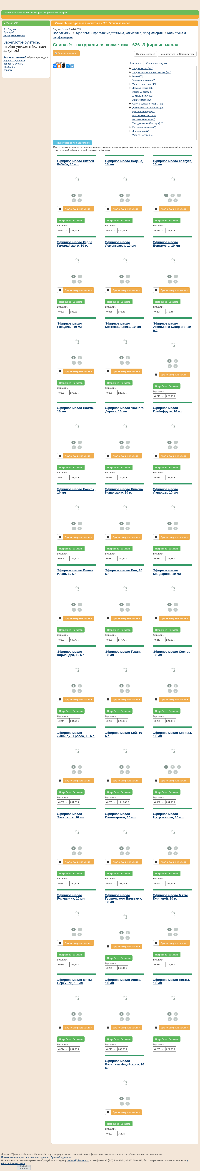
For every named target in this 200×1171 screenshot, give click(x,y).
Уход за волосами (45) (144, 84)
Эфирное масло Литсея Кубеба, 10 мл (75, 162)
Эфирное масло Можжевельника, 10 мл (123, 325)
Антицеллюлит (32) (142, 95)
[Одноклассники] (59, 66)
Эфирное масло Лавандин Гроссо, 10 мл (76, 734)
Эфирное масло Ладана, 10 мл (124, 162)
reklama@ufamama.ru (78, 1160)
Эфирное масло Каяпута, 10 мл (172, 162)
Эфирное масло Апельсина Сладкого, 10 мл (172, 327)
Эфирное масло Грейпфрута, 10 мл (167, 409)
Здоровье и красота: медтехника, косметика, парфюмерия (119, 32)
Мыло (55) (137, 76)
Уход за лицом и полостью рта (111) (151, 72)
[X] (63, 66)
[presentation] (135, 63)
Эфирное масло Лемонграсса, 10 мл (120, 243)
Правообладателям (61, 1157)
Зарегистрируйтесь (21, 42)
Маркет (64, 12)
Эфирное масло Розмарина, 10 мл (71, 896)
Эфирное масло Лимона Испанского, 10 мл (124, 490)
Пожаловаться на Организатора (177, 53)
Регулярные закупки (14, 35)
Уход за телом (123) (142, 68)
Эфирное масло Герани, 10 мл (123, 653)
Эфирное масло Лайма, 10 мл (75, 409)
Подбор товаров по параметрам (72, 142)
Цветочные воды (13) (143, 111)
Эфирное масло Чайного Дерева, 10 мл (124, 409)
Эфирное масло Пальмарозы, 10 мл (120, 815)
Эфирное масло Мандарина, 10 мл (167, 572)
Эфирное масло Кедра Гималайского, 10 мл (74, 243)
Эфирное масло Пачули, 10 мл (76, 490)
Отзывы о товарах (67, 53)
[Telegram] (72, 66)
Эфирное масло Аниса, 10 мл (123, 981)
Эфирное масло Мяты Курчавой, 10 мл (170, 896)
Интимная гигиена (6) (144, 127)
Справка (7, 69)
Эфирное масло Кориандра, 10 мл (71, 653)
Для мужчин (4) (140, 131)
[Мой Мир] (68, 66)
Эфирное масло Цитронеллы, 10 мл (168, 815)
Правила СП (9, 66)
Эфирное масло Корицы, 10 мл (172, 734)
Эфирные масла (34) (143, 91)
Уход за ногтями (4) (142, 134)
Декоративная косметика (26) (148, 107)
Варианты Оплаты (13, 63)
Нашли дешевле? (145, 53)
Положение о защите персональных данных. (25, 1157)
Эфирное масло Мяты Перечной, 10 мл (74, 981)
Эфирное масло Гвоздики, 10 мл (69, 325)
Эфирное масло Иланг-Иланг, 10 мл (75, 572)
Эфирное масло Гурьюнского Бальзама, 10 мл (123, 898)
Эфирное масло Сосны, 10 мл (171, 653)
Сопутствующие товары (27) (147, 103)
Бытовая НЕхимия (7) (143, 119)
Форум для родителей (46, 12)
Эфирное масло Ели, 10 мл (123, 572)
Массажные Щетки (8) (144, 115)
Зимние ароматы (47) (143, 80)
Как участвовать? (14, 57)
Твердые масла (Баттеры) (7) (147, 123)
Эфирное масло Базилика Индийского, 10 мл (124, 1064)
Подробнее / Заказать (70, 220)
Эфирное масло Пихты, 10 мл (171, 981)
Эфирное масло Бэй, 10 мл (123, 734)
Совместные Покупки (14, 12)
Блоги (30, 12)
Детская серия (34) (142, 87)
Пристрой (8, 32)
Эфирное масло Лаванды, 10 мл (165, 490)
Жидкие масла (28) (142, 99)
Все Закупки (9, 29)
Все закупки (62, 32)
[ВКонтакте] (55, 66)
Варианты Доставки (14, 60)
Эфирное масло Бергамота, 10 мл (166, 243)
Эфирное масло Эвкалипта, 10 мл (70, 815)
